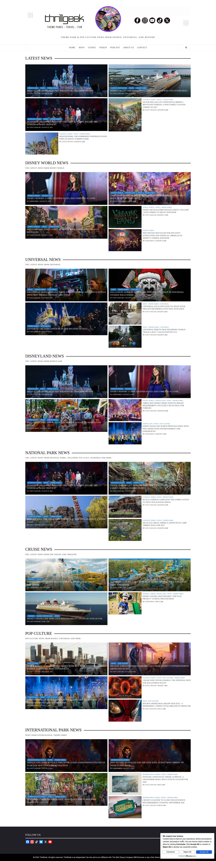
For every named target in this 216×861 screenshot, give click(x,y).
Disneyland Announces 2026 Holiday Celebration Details (60, 91)
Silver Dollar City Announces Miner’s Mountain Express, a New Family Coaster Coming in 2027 (164, 104)
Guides (92, 47)
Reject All (187, 852)
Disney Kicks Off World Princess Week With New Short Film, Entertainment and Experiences (166, 428)
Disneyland (33, 88)
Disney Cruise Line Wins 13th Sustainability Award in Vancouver (64, 618)
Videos (103, 47)
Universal (52, 289)
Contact (142, 47)
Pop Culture (165, 423)
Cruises (31, 579)
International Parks (36, 760)
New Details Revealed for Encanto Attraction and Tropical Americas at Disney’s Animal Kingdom (162, 235)
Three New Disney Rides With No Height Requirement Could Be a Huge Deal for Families (163, 405)
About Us (128, 47)
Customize (170, 852)
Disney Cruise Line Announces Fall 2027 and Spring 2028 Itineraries (148, 91)
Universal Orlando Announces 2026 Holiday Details (57, 329)
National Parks (34, 119)
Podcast (115, 47)
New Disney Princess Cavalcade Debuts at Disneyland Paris (61, 799)
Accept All (204, 852)
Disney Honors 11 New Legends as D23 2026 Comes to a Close (61, 198)
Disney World (34, 195)
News (82, 47)
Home (72, 47)
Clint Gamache (35, 93)
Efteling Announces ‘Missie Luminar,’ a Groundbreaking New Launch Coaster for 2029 (165, 779)
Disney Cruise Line (119, 88)
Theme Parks (52, 88)
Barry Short (117, 588)
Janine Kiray (34, 201)
